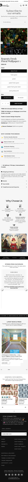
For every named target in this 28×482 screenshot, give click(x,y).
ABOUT (3, 441)
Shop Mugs (17, 448)
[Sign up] (24, 22)
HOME (3, 439)
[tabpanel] (14, 347)
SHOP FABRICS (18, 444)
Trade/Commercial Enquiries (11, 187)
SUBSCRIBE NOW (6, 434)
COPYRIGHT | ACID (6, 462)
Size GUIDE (6, 184)
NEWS (3, 446)
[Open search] (21, 6)
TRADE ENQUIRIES (6, 460)
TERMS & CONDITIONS (8, 458)
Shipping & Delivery (8, 171)
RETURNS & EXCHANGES (8, 455)
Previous (2, 369)
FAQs (3, 465)
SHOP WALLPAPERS (20, 439)
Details (5, 181)
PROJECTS (4, 444)
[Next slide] (26, 43)
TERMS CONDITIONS (8, 470)
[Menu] (26, 5)
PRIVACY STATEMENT (18, 470)
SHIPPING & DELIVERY (8, 453)
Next (26, 369)
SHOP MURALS (18, 441)
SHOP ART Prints (20, 446)
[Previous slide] (1, 43)
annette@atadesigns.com (14, 478)
